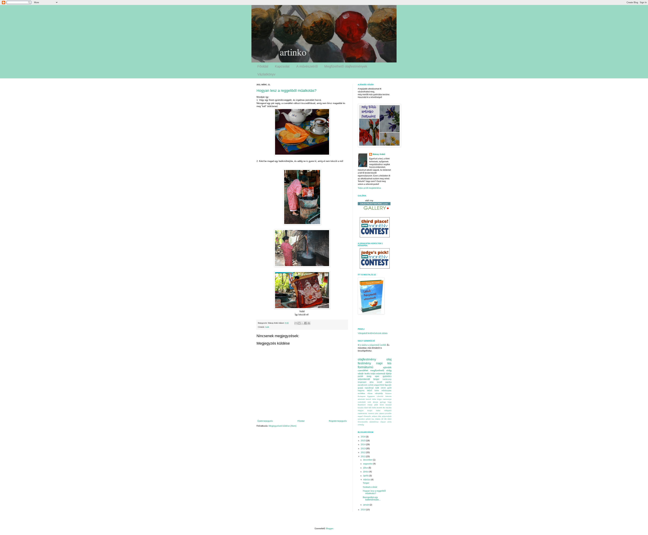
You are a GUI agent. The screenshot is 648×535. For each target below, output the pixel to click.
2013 (363, 448)
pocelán (388, 413)
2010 (363, 509)
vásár (361, 373)
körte (377, 390)
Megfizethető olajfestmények (345, 66)
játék (376, 405)
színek (371, 385)
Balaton (388, 393)
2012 (363, 452)
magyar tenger (365, 410)
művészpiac (387, 390)
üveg (369, 376)
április (366, 476)
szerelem (361, 419)
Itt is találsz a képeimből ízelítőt (372, 345)
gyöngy (383, 402)
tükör (390, 419)
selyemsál (380, 373)
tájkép (389, 373)
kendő (379, 382)
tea (373, 419)
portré (360, 376)
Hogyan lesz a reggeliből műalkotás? (286, 90)
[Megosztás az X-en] (302, 323)
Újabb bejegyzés (265, 421)
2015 (363, 440)
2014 (363, 444)
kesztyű (389, 405)
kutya (373, 373)
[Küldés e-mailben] (296, 323)
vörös (389, 422)
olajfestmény (367, 359)
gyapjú (360, 388)
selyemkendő (364, 379)
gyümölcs (387, 376)
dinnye (375, 402)
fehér (382, 385)
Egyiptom (371, 396)
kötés (374, 408)
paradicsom (362, 385)
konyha (360, 408)
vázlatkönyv (374, 422)
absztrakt (361, 399)
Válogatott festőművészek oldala (372, 333)
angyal (377, 385)
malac (378, 410)
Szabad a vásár (370, 487)
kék (370, 408)
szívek (368, 419)
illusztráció (362, 405)
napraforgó (369, 388)
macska (389, 408)
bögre (379, 399)
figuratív (388, 385)
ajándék (387, 367)
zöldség (361, 425)
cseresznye (387, 399)
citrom (383, 388)
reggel (360, 416)
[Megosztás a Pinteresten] (308, 323)
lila (384, 408)
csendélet (363, 370)
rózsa (370, 393)
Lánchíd (380, 396)
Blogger (329, 528)
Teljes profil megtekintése (369, 188)
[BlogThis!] (299, 323)
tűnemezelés (363, 422)
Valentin (388, 396)
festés (367, 373)
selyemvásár (387, 416)
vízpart (383, 422)
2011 (363, 456)
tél (382, 419)
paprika (388, 382)
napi (379, 363)
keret (382, 405)
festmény (364, 363)
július (366, 468)
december (368, 460)
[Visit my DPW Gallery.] (374, 211)
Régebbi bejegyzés (338, 421)
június (366, 472)
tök (385, 419)
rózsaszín (367, 416)
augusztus (368, 464)
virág (389, 370)
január (366, 505)
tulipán (377, 419)
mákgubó (388, 410)
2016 (363, 437)
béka (374, 399)
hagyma (361, 390)
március (367, 479)
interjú (370, 405)
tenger (376, 379)
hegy (390, 402)
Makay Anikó (379, 154)
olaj (389, 359)
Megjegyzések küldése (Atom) (282, 426)
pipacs (381, 413)
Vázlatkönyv (266, 74)
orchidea (361, 393)
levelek (379, 408)
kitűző (369, 390)
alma (371, 382)
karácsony (387, 379)
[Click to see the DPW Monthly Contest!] (374, 235)
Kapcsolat (282, 66)
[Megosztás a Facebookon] (305, 323)
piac (376, 413)
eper (377, 376)
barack (368, 399)
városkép (379, 393)
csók (369, 402)
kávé (366, 408)
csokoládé (362, 402)
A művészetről (307, 66)
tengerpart (362, 382)
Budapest (361, 396)
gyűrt (389, 388)
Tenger (366, 483)
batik (267, 327)
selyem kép (376, 416)
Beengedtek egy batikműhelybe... (371, 498)
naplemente (362, 413)
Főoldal (262, 66)
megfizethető (377, 370)
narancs (371, 413)
